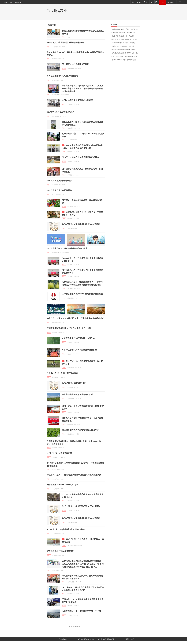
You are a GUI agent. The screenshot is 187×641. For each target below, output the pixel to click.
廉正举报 (127, 639)
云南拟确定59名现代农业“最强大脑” (62, 484)
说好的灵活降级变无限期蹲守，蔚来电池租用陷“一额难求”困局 (126, 49)
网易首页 (6, 2)
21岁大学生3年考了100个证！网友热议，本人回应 (126, 43)
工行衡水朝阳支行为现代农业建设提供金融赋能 (82, 294)
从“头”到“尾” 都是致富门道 (74, 383)
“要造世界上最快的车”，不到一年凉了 (123, 32)
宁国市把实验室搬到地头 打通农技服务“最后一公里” (69, 328)
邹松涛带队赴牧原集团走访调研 (75, 64)
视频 (64, 151)
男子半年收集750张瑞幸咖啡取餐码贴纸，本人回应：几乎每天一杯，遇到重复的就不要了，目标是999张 (126, 60)
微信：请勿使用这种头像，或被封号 (123, 36)
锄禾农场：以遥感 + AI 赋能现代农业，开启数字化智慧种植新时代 (75, 318)
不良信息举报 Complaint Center (115, 639)
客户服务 (97, 639)
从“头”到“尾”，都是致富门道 (59, 453)
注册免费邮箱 (170, 2)
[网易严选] (146, 2)
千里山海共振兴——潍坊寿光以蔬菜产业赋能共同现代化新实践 (74, 475)
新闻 (64, 288)
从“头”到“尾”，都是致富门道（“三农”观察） (81, 224)
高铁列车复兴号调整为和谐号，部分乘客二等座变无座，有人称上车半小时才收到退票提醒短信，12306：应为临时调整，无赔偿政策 (126, 29)
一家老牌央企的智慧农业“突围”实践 (77, 394)
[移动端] (133, 2)
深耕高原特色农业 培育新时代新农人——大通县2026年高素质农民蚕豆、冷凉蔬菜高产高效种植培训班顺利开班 (82, 89)
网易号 (64, 37)
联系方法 (86, 639)
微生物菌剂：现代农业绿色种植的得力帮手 (80, 430)
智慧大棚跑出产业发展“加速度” (60, 551)
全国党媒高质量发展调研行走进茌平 (77, 100)
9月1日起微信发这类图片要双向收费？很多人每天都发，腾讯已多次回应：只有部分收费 (126, 53)
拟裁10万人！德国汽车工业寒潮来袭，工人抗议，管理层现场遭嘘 (126, 46)
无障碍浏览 (18, 2)
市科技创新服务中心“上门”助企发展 (62, 76)
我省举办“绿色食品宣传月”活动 (60, 112)
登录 (163, 2)
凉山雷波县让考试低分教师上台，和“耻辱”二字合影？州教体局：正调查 (126, 39)
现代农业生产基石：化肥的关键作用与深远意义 (67, 248)
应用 (11, 2)
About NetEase (73, 639)
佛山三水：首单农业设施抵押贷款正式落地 (80, 157)
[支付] (152, 2)
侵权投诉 (132, 639)
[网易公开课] (139, 2)
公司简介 (80, 639)
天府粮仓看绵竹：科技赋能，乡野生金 (78, 338)
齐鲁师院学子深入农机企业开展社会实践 (79, 350)
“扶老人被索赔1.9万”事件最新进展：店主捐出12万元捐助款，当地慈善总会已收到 (126, 56)
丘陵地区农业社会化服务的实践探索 (62, 373)
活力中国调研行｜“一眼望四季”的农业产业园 (81, 611)
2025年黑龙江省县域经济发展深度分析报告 (65, 42)
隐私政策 (103, 639)
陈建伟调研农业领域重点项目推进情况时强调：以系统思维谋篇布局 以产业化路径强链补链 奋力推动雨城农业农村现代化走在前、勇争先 (83, 564)
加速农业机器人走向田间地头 (59, 180)
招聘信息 (92, 639)
